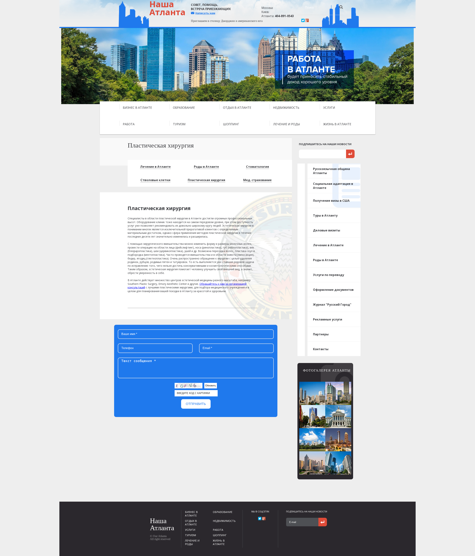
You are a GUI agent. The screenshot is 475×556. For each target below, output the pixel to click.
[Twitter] (303, 20)
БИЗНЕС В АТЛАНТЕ (137, 108)
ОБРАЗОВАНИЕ (184, 108)
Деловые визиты (326, 230)
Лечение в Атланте (155, 167)
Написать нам (205, 13)
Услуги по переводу (328, 275)
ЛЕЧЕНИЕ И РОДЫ (286, 124)
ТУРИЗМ (179, 124)
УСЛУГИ (329, 108)
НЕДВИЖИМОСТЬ (286, 108)
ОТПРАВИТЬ (196, 404)
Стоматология (257, 167)
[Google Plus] (307, 20)
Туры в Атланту (325, 215)
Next (404, 66)
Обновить (210, 385)
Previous (70, 66)
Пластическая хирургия (206, 180)
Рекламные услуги (327, 319)
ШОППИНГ (231, 124)
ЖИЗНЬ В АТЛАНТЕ (337, 124)
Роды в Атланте (206, 167)
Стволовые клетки (155, 180)
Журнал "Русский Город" (332, 304)
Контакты (320, 349)
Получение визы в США (331, 201)
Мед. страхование (257, 180)
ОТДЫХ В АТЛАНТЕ (237, 108)
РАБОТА (129, 124)
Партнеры (321, 334)
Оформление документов (333, 290)
